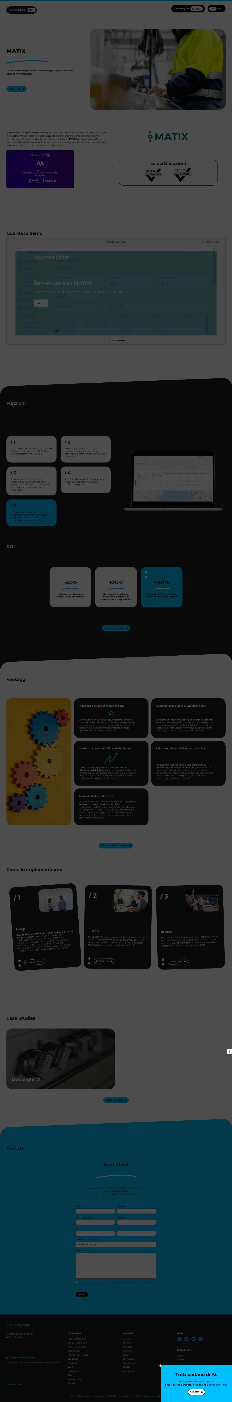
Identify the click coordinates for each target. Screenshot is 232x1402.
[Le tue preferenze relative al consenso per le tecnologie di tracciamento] (229, 1051)
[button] (159, 1366)
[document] (116, 701)
